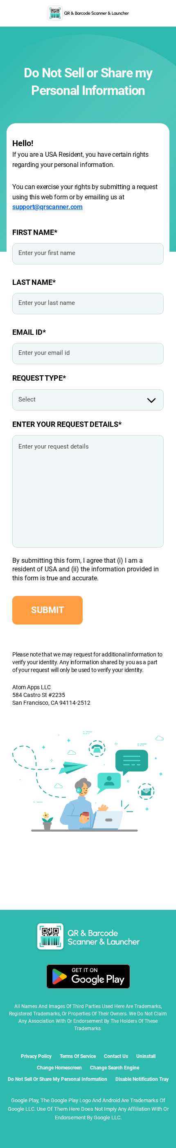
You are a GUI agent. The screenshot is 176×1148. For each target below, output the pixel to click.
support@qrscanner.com (47, 207)
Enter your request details (65, 424)
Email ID (27, 332)
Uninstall (146, 1056)
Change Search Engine (114, 1068)
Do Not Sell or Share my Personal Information (57, 1079)
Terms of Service (78, 1056)
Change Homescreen (59, 1068)
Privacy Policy (36, 1056)
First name (33, 232)
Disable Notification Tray (142, 1079)
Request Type (37, 378)
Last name (32, 282)
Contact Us (116, 1056)
